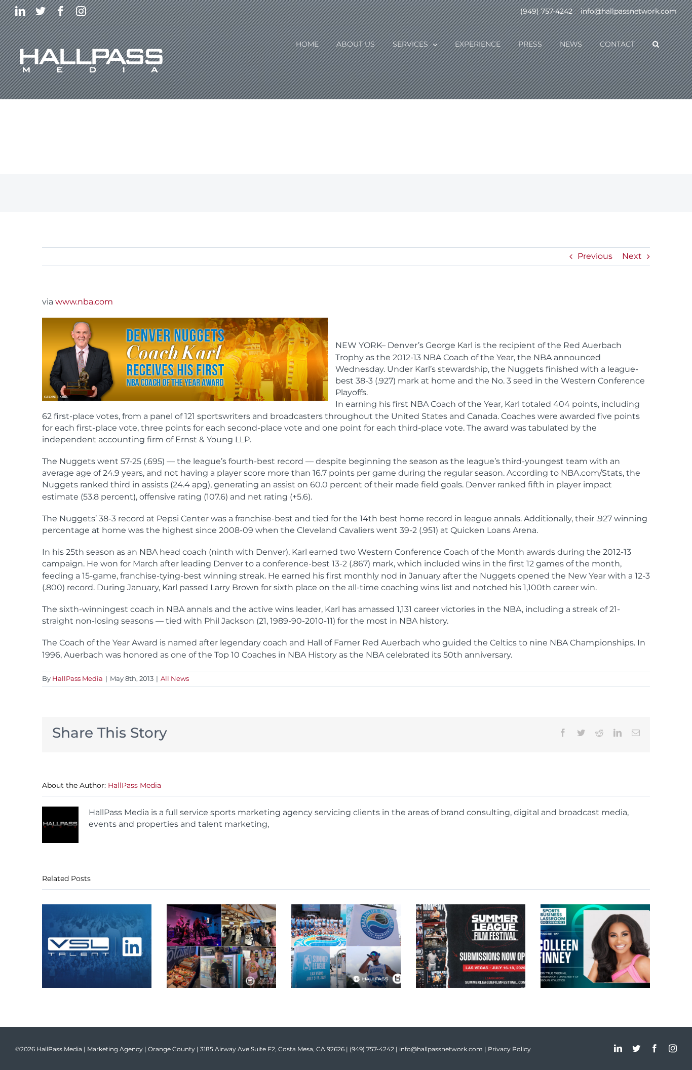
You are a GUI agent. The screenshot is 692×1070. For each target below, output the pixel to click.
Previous (595, 256)
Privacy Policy (509, 1049)
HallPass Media (77, 678)
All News (175, 678)
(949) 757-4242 (546, 11)
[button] (655, 43)
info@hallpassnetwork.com (629, 11)
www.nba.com (84, 302)
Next (632, 256)
